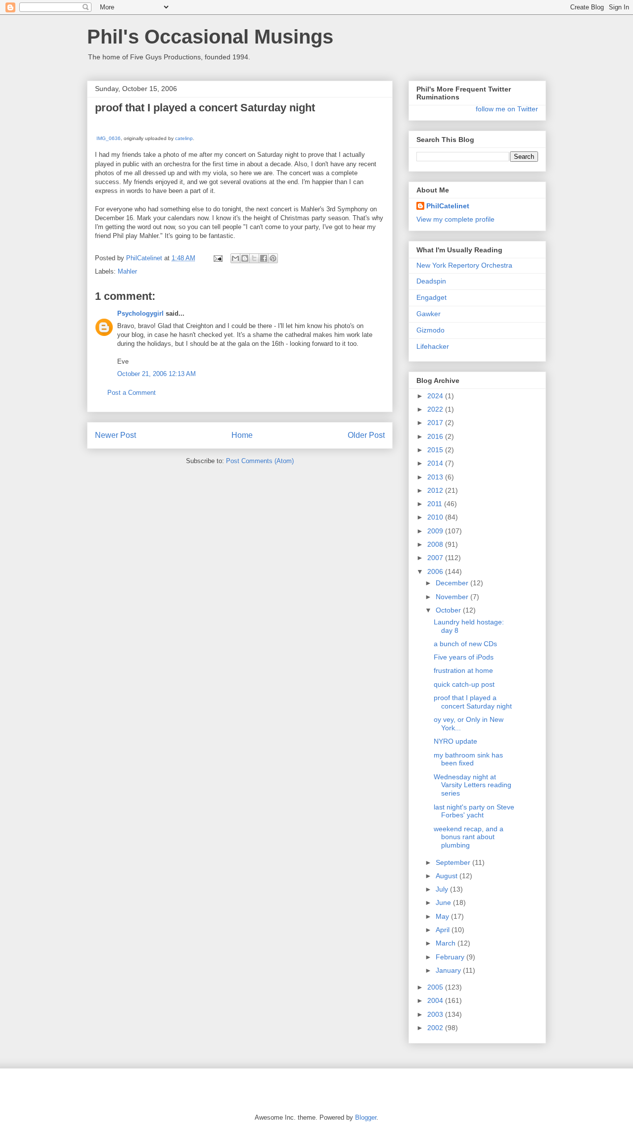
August (447, 876)
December (453, 583)
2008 (436, 544)
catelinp (184, 138)
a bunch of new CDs (465, 644)
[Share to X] (254, 258)
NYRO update (455, 741)
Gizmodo (430, 330)
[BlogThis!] (245, 258)
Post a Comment (131, 392)
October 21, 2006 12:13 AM (156, 374)
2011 (435, 504)
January (449, 970)
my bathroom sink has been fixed (468, 759)
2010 (436, 517)
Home (242, 435)
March (446, 943)
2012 (436, 490)
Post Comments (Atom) (260, 461)
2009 (436, 531)
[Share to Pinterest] (273, 258)
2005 (436, 987)
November (453, 597)
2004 (436, 1000)
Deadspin (431, 281)
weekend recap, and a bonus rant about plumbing (468, 837)
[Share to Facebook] (264, 258)
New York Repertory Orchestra (464, 265)
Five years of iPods (464, 657)
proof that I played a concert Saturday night (473, 702)
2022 (436, 409)
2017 (436, 422)
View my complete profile (455, 219)
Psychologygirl (140, 313)
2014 (436, 463)
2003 (436, 1014)
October (449, 610)
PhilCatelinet (447, 206)
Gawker (428, 314)
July (443, 889)
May (443, 916)
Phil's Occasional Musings (210, 36)
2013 (436, 477)
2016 (436, 436)
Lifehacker (432, 346)
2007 (436, 558)
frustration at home (463, 670)
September (454, 862)
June (444, 902)
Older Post (366, 435)
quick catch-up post (464, 684)
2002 (436, 1028)
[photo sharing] (100, 129)
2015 (436, 450)
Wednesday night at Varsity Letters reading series (472, 785)
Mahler (127, 271)
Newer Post (115, 435)
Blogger (365, 1117)
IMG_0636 (108, 138)
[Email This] (235, 258)
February (451, 957)
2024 (436, 396)
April (444, 930)
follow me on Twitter (507, 109)
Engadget (431, 297)
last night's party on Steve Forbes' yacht (474, 811)
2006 (436, 571)
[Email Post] (217, 258)
